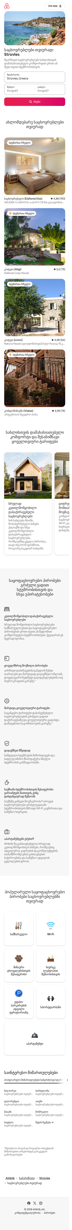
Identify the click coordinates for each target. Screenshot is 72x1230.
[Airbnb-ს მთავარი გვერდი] (6, 5)
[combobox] (34, 78)
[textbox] (19, 91)
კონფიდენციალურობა (28, 1212)
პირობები (49, 1212)
